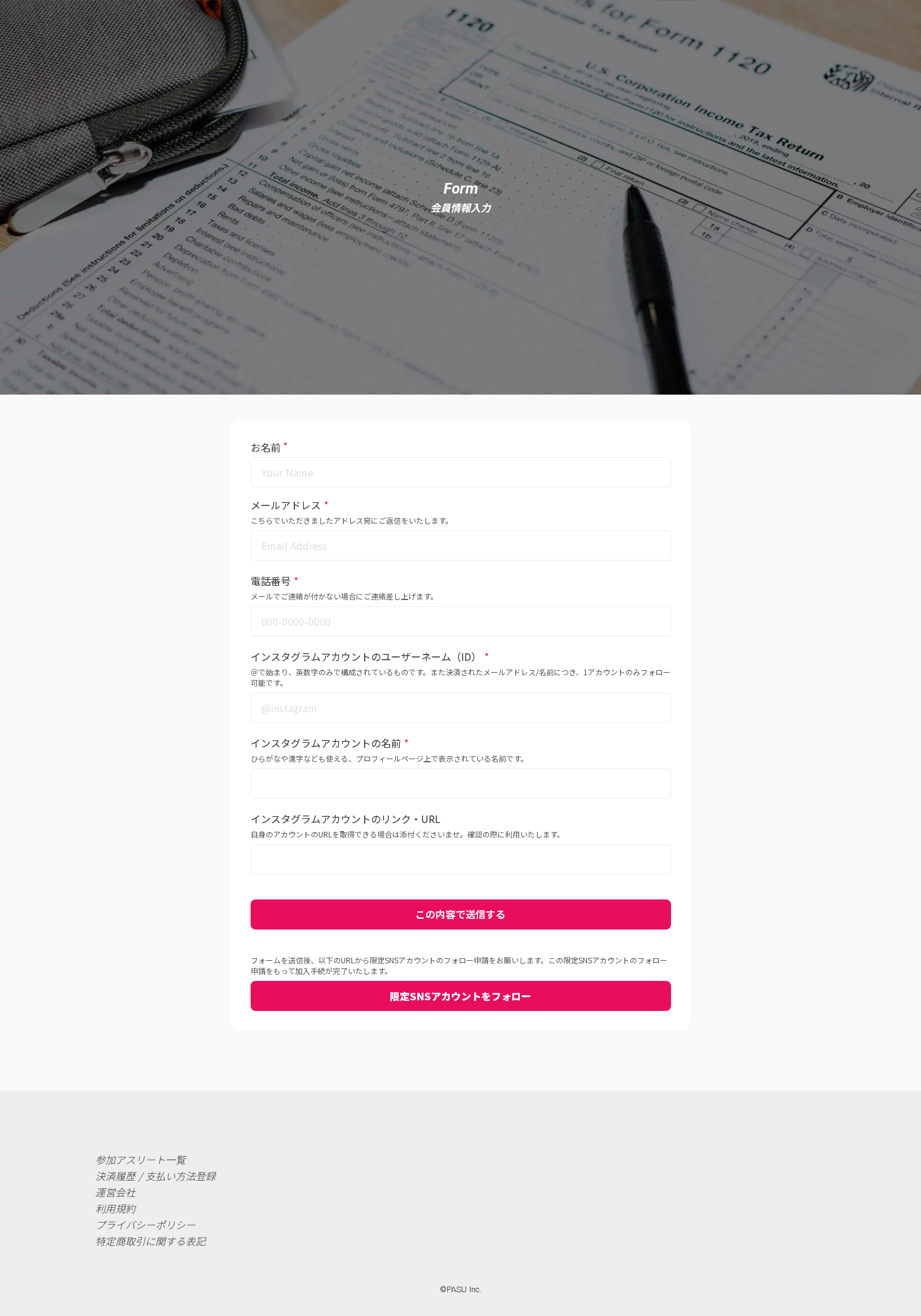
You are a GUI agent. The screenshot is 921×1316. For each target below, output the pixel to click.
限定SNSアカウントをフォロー (460, 995)
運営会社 (115, 1192)
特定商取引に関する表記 (150, 1241)
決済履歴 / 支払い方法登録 (155, 1176)
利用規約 (115, 1208)
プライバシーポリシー (145, 1225)
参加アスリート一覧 (140, 1159)
